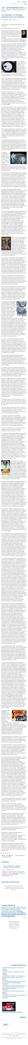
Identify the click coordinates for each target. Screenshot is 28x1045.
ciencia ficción (14, 914)
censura (22, 907)
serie (25, 907)
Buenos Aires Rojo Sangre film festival (12, 1012)
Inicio (2, 9)
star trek (8, 908)
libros (23, 913)
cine (3, 22)
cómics (10, 911)
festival (4, 914)
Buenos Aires (16, 913)
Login (18, 1)
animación (3, 907)
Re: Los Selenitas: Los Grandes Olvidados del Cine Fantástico (12, 866)
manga (18, 909)
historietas (13, 909)
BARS (9, 913)
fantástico (20, 911)
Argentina (10, 916)
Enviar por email (7, 856)
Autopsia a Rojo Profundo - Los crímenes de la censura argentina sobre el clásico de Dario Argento (13, 977)
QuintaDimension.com (14, 8)
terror (23, 914)
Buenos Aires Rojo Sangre (13, 907)
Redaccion (15, 19)
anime (14, 911)
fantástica (3, 908)
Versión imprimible (20, 855)
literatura (4, 913)
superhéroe (13, 908)
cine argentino (5, 909)
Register (24, 1)
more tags (25, 917)
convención (4, 911)
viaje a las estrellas (20, 908)
